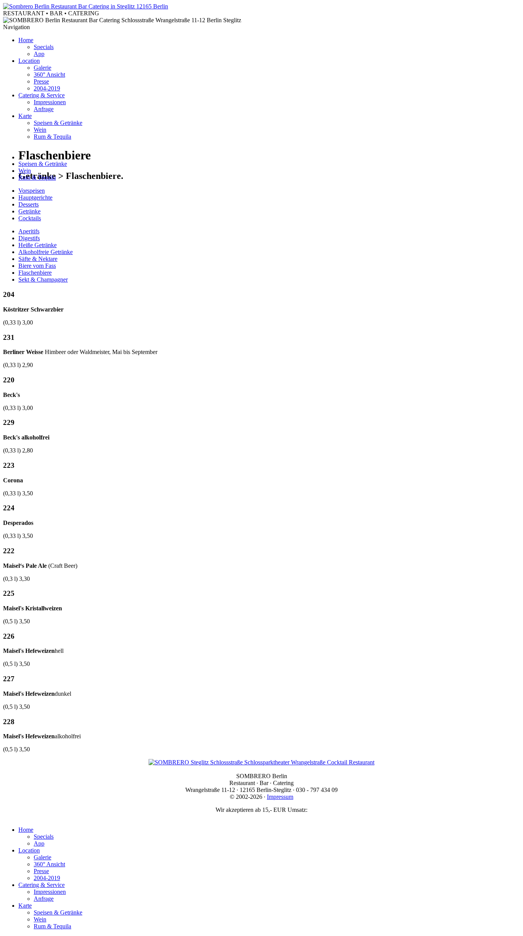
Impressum (280, 796)
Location (29, 60)
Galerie (42, 67)
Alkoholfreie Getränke (45, 252)
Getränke (29, 211)
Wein (40, 129)
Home (25, 40)
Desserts (28, 204)
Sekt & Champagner (43, 279)
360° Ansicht (49, 74)
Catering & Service (41, 95)
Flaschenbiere (35, 272)
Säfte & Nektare (37, 259)
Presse (41, 81)
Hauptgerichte (35, 197)
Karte (25, 116)
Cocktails (29, 218)
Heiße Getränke (37, 245)
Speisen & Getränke (58, 123)
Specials (44, 47)
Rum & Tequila (52, 136)
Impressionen (50, 102)
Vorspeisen (31, 190)
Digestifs (29, 238)
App (39, 54)
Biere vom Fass (37, 265)
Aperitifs (28, 231)
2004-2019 (47, 88)
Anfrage (44, 109)
